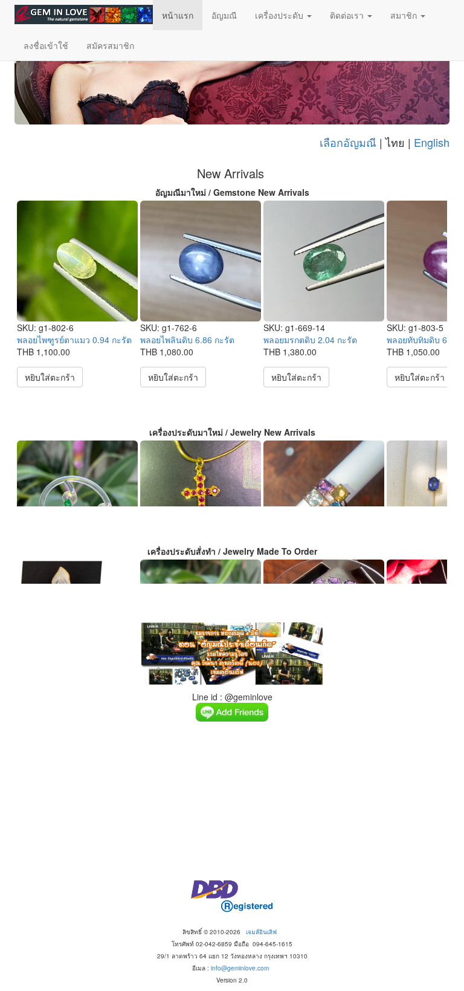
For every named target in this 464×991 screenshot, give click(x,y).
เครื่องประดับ (280, 15)
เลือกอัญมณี (348, 142)
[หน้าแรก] (83, 14)
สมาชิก (404, 15)
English (432, 142)
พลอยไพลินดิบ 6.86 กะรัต (187, 340)
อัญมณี (224, 15)
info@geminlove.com (240, 968)
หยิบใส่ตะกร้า (50, 377)
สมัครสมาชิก (110, 45)
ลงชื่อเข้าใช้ (46, 45)
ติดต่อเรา (348, 15)
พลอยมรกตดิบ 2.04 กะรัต (310, 340)
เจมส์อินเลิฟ (261, 932)
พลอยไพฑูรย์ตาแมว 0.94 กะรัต (74, 340)
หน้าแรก (177, 15)
